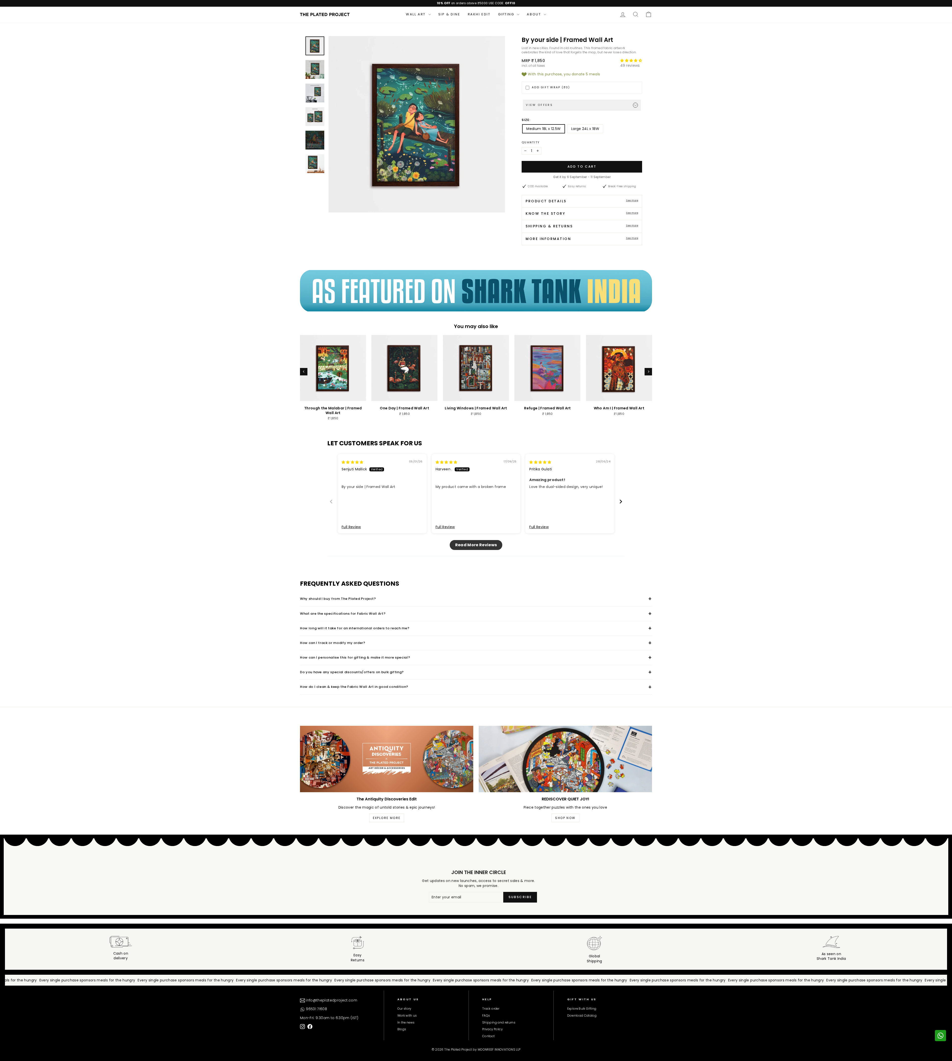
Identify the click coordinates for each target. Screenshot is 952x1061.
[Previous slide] (331, 501)
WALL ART (416, 14)
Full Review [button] (351, 527)
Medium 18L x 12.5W (543, 128)
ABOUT (534, 14)
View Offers (539, 105)
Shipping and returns (498, 1023)
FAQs (486, 1016)
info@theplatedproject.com (331, 1000)
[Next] (648, 371)
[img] (352, 462)
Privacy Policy (492, 1029)
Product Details (582, 201)
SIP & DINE (449, 14)
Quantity (531, 142)
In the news (406, 1023)
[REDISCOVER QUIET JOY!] (565, 759)
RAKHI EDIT (479, 14)
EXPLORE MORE (387, 818)
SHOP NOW (565, 818)
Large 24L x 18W (585, 128)
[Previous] (303, 371)
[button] (631, 60)
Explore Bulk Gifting (581, 1009)
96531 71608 (316, 1008)
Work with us (407, 1016)
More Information (582, 238)
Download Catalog (582, 1016)
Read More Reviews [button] (476, 545)
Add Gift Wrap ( (551, 87)
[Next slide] (621, 501)
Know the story (582, 213)
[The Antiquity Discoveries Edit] (386, 759)
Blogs (401, 1029)
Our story (404, 1009)
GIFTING (507, 14)
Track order (490, 1009)
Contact (488, 1036)
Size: (526, 120)
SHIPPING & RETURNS (582, 226)
